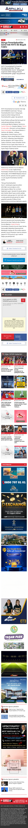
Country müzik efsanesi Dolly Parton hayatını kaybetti (16, 782)
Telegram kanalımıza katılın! (15, 260)
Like (10, 92)
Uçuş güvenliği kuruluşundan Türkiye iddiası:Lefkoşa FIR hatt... (17, 716)
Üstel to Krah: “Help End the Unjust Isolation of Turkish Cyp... (17, 710)
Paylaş (16, 92)
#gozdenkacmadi (19, 242)
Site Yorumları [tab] (7, 336)
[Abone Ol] (19, 102)
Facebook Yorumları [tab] (18, 336)
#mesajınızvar (9, 242)
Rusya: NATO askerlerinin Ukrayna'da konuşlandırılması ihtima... (17, 789)
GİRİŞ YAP (23, 300)
